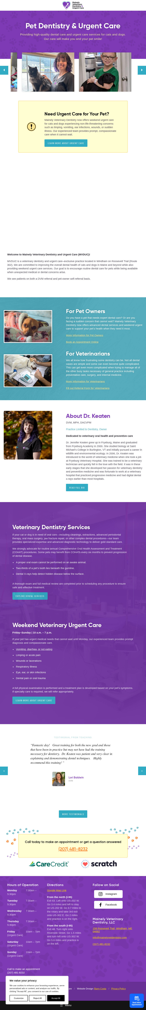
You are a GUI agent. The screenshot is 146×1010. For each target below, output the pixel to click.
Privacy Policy (118, 988)
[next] (142, 70)
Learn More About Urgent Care (66, 143)
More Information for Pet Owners (84, 335)
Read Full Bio (77, 487)
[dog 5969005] (31, 72)
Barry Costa (100, 988)
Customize (19, 998)
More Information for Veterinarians (85, 381)
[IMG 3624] (92, 72)
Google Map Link (56, 890)
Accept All (55, 998)
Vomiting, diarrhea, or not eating (34, 649)
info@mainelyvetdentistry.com (110, 937)
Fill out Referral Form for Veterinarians (88, 388)
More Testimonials (73, 814)
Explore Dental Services (30, 596)
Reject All (37, 998)
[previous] (4, 70)
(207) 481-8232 (73, 849)
